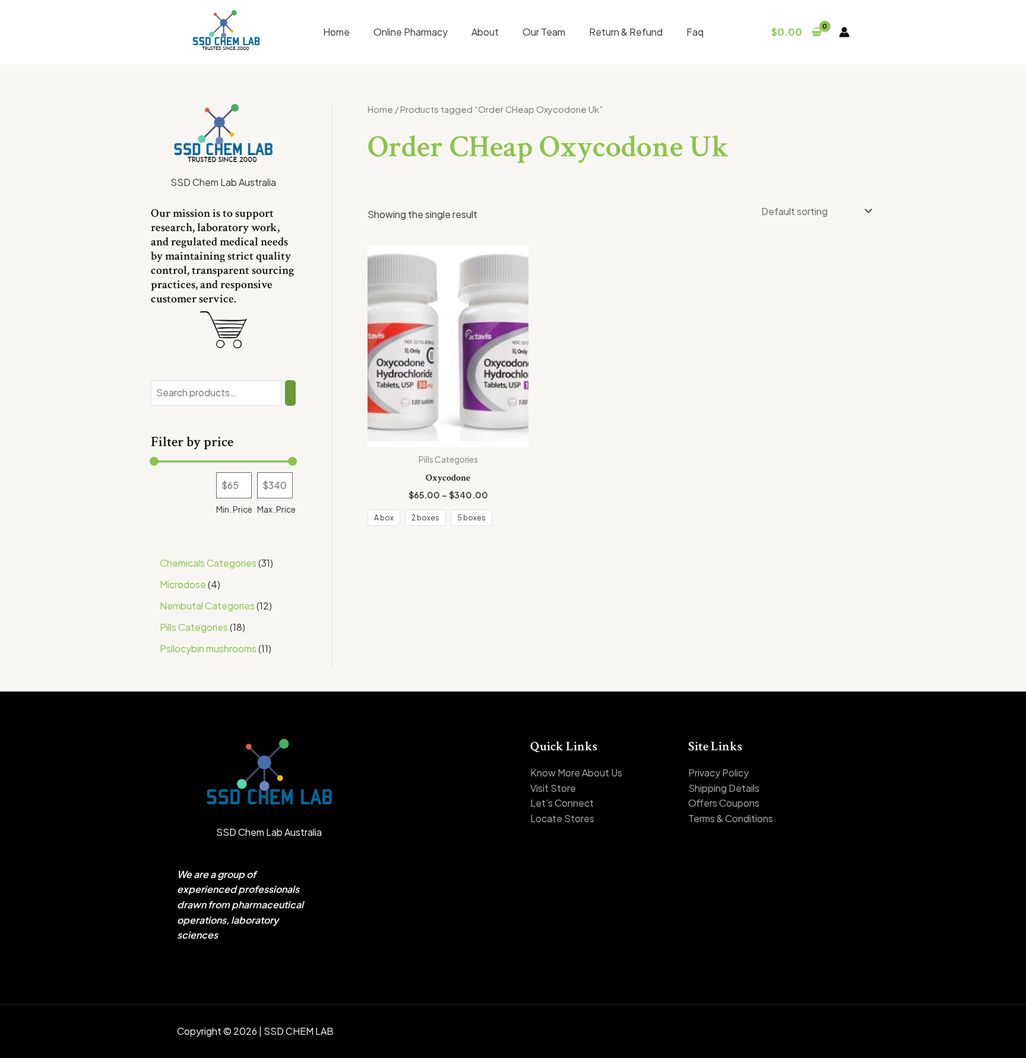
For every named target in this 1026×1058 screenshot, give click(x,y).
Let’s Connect (562, 803)
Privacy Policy (718, 772)
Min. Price (234, 509)
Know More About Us (576, 772)
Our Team (543, 32)
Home (336, 32)
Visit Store (553, 788)
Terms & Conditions (730, 818)
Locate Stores (562, 818)
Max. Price (276, 509)
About (485, 32)
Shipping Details (723, 788)
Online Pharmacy (410, 32)
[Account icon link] (844, 32)
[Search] (290, 393)
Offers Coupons (723, 803)
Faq (695, 32)
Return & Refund (626, 32)
